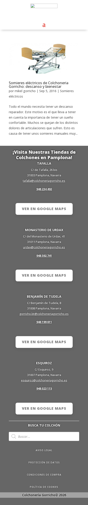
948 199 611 (44, 322)
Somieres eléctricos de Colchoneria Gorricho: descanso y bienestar (38, 84)
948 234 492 (44, 189)
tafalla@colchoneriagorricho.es (44, 181)
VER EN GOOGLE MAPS (44, 208)
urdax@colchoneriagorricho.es (44, 247)
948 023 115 (44, 388)
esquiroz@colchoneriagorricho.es (44, 380)
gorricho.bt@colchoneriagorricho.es (44, 314)
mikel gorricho (25, 91)
